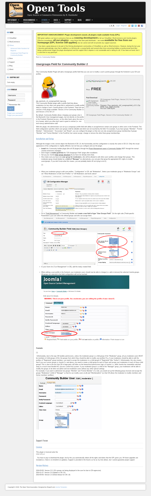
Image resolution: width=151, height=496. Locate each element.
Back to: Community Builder (45, 57)
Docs (56, 19)
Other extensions (45, 22)
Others (44, 19)
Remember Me (14, 105)
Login (118, 26)
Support (68, 19)
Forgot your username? (15, 113)
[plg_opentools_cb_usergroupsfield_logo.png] (60, 87)
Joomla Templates (61, 487)
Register (124, 26)
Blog (80, 19)
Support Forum (68, 22)
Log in (10, 108)
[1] (42, 165)
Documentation (57, 22)
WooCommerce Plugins (28, 22)
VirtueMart (12, 19)
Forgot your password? (15, 115)
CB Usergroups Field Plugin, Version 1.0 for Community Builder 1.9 (109, 115)
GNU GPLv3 (40, 454)
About (88, 19)
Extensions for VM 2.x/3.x (13, 22)
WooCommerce (29, 19)
